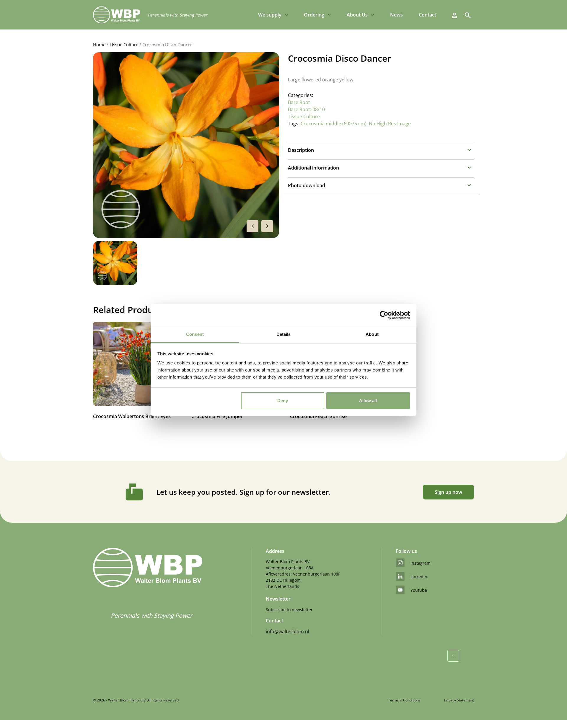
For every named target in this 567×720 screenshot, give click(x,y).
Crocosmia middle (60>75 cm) (333, 123)
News (396, 14)
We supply (269, 14)
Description (301, 150)
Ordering (314, 14)
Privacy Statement (459, 700)
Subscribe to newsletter (289, 609)
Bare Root (299, 102)
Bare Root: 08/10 (306, 109)
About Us (357, 14)
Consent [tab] (195, 334)
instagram (420, 563)
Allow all (368, 400)
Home (99, 44)
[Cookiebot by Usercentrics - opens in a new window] (384, 315)
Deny (282, 400)
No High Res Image (390, 123)
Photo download (306, 185)
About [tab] (372, 334)
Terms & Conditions (404, 700)
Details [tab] (283, 334)
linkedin (418, 576)
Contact (427, 14)
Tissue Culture (124, 44)
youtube (418, 590)
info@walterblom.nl (287, 631)
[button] (267, 226)
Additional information (313, 168)
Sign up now (448, 492)
